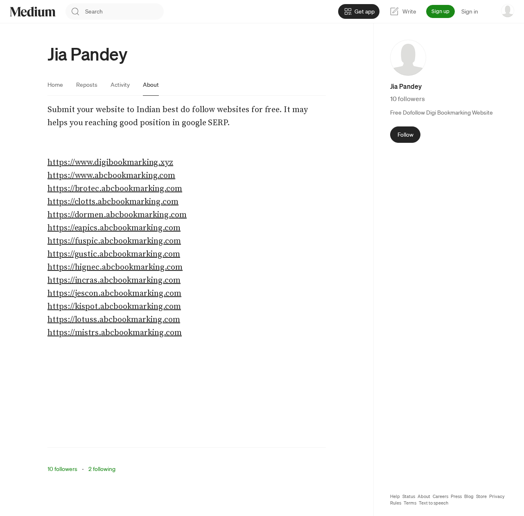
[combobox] (124, 11)
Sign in (469, 11)
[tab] (55, 85)
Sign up (440, 11)
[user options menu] (507, 10)
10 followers (62, 469)
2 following (101, 469)
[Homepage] (33, 12)
